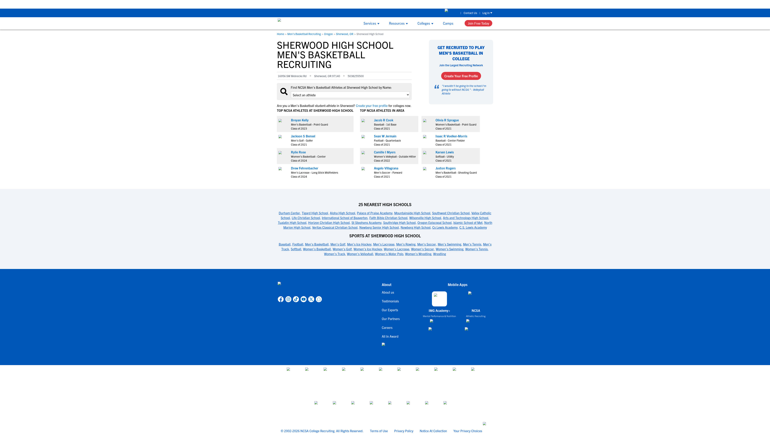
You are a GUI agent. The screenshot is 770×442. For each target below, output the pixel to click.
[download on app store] (439, 322)
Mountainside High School (412, 213)
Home (280, 34)
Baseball (285, 244)
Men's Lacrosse (383, 244)
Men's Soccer (426, 244)
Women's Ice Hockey (368, 249)
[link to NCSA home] (300, 288)
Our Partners (391, 319)
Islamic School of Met (467, 222)
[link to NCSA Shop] (451, 13)
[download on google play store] (440, 330)
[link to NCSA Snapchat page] (319, 299)
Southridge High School (399, 222)
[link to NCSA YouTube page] (304, 299)
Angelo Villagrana (386, 168)
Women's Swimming (449, 249)
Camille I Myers (384, 152)
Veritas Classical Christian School (335, 227)
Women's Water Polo (389, 254)
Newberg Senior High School (379, 227)
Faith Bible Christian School (388, 218)
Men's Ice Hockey (359, 244)
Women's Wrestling (418, 254)
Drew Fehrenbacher (304, 168)
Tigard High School (315, 213)
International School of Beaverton (345, 218)
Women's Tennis (476, 249)
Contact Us (470, 13)
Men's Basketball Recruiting (304, 34)
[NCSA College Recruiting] (293, 23)
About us (388, 292)
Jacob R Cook (383, 120)
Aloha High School (342, 213)
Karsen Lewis (445, 152)
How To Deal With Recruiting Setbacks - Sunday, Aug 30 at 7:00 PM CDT (485, 4)
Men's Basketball (317, 244)
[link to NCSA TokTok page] (296, 299)
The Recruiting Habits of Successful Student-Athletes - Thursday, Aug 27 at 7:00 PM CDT (372, 4)
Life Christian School (306, 218)
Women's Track (334, 254)
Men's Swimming (449, 244)
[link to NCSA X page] (311, 299)
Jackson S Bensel (303, 136)
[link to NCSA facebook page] (281, 299)
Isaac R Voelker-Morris (451, 136)
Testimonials (390, 301)
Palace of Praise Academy (374, 213)
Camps (448, 23)
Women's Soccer (422, 249)
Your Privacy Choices (467, 431)
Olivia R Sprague (447, 120)
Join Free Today (478, 23)
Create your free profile (371, 106)
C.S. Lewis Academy (473, 227)
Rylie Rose (298, 152)
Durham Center (289, 213)
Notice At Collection (433, 431)
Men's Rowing (405, 244)
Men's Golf (337, 244)
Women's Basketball (317, 249)
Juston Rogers (446, 168)
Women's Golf (342, 249)
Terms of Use (379, 431)
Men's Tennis (472, 244)
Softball (296, 249)
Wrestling (439, 254)
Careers (387, 327)
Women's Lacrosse (396, 249)
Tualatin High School (292, 222)
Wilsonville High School (425, 218)
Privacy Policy (403, 431)
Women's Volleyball (360, 254)
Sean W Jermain (385, 136)
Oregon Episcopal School (434, 222)
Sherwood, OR (344, 34)
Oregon (328, 34)
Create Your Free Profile (461, 76)
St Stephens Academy (366, 222)
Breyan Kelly (300, 120)
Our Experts (390, 310)
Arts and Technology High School (465, 218)
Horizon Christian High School (329, 222)
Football (297, 244)
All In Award (390, 336)
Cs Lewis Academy (445, 227)
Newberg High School (416, 227)
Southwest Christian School (451, 213)
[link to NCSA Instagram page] (288, 299)
